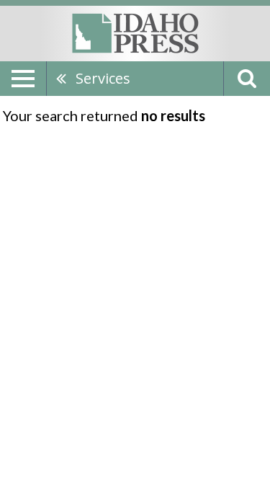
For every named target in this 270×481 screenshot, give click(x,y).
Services (103, 78)
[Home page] (135, 32)
